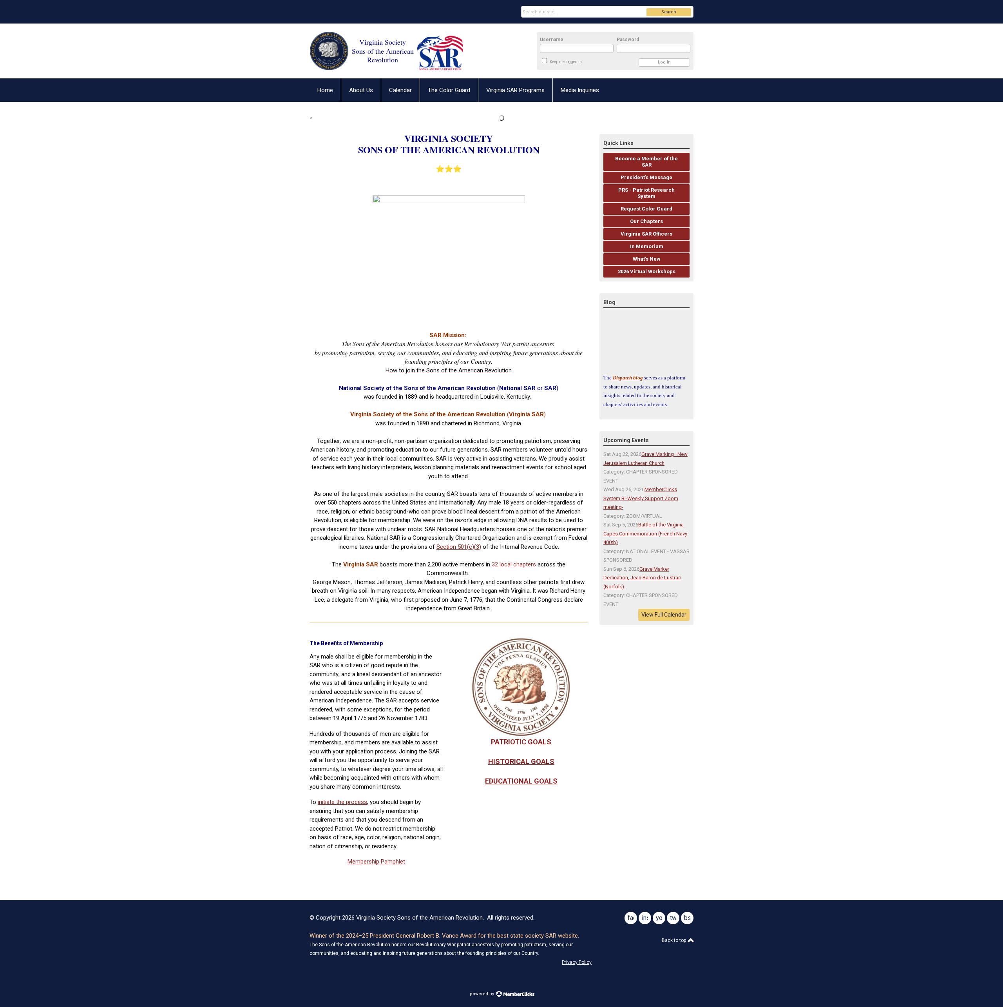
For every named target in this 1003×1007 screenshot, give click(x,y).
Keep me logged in (566, 62)
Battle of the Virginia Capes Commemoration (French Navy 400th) (645, 533)
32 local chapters (514, 564)
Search (668, 12)
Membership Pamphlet (376, 861)
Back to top (674, 940)
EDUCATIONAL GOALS (521, 781)
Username (551, 39)
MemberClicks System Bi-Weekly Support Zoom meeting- (640, 498)
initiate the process (342, 802)
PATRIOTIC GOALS (521, 742)
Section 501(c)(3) (458, 546)
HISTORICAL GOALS (521, 761)
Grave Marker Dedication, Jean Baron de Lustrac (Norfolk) (642, 578)
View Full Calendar (663, 614)
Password (628, 39)
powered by (482, 993)
